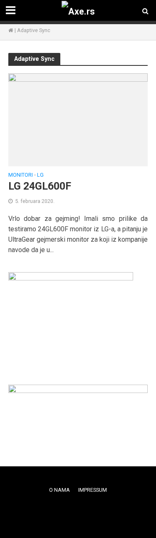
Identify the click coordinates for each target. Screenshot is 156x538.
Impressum (92, 490)
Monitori (20, 175)
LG (40, 175)
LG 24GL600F (39, 186)
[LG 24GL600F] (78, 119)
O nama (59, 490)
